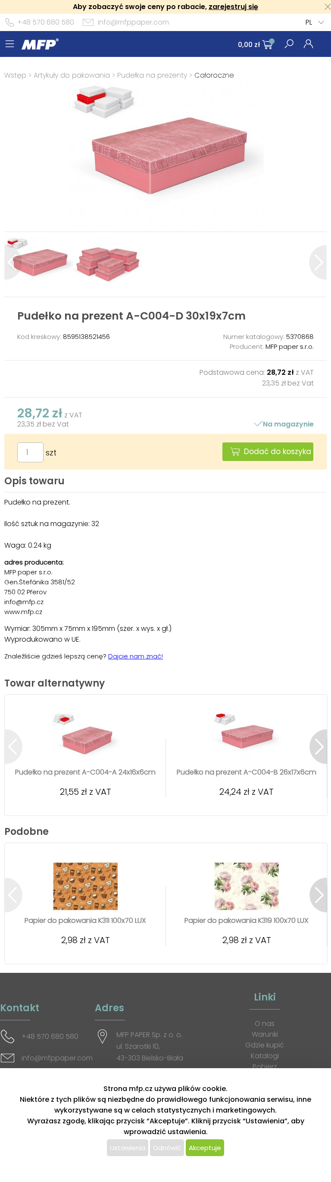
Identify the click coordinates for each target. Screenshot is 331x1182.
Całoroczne (214, 75)
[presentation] (13, 262)
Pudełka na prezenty (152, 75)
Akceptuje (205, 1147)
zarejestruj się (233, 7)
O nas (265, 1023)
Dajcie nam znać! (135, 656)
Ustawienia (127, 1147)
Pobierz (265, 1067)
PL (309, 22)
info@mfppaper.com (133, 22)
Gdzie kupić (264, 1045)
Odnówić (167, 1147)
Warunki (265, 1034)
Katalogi (265, 1056)
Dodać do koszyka (277, 451)
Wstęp (15, 75)
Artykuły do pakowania (72, 75)
